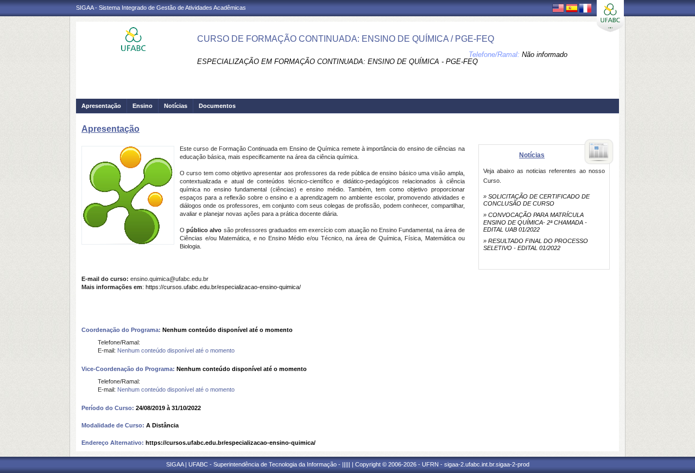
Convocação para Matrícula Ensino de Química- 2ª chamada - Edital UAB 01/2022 (535, 222)
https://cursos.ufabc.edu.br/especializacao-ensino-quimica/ (223, 287)
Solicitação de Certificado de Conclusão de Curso (536, 200)
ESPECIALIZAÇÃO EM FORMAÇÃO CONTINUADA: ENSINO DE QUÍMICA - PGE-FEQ (337, 61)
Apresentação (101, 106)
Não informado (544, 54)
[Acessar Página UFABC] (610, 16)
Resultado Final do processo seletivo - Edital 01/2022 (535, 244)
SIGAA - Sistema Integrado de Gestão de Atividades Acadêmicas (161, 7)
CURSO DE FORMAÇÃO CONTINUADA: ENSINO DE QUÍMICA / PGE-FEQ (345, 38)
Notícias (175, 106)
